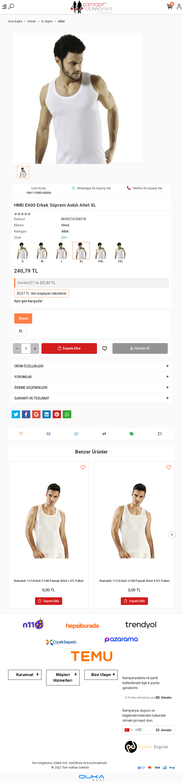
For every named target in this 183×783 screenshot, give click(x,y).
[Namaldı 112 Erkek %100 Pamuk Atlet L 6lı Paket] (48, 520)
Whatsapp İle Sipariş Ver (94, 188)
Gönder (166, 697)
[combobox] (128, 730)
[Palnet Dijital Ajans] (146, 746)
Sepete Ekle (72, 348)
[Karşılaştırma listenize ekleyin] (105, 434)
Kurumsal (24, 674)
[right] (172, 534)
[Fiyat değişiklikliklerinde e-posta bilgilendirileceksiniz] (133, 434)
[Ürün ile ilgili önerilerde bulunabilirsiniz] (161, 434)
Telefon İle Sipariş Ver (147, 188)
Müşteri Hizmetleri (62, 677)
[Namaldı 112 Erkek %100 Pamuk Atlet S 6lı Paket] (134, 520)
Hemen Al (141, 348)
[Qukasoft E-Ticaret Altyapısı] (91, 778)
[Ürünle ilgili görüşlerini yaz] (77, 434)
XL (20, 331)
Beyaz (23, 318)
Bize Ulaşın (101, 674)
